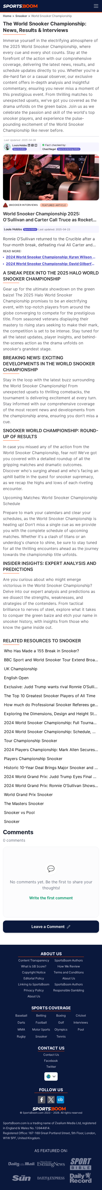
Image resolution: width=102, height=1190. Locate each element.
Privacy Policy (34, 990)
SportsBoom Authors (68, 960)
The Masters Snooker (24, 803)
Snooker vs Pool (19, 812)
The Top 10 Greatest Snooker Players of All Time (49, 695)
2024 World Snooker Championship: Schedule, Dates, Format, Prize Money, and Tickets (51, 731)
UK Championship (20, 668)
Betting (41, 1015)
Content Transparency (33, 960)
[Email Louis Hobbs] (36, 145)
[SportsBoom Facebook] (41, 1099)
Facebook (51, 1060)
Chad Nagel (49, 148)
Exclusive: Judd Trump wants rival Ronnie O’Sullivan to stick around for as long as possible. (51, 686)
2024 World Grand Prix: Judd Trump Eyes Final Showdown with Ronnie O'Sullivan (51, 776)
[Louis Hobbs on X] (32, 145)
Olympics (60, 1029)
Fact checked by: (55, 144)
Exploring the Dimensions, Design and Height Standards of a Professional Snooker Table (51, 713)
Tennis (61, 1036)
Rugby (21, 1036)
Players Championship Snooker (33, 758)
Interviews (81, 1022)
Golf (61, 1022)
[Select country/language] (51, 1076)
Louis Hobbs (19, 145)
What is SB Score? (33, 966)
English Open (16, 677)
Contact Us (51, 1055)
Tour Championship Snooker (30, 740)
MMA (21, 1029)
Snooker (21, 16)
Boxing (61, 1015)
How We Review (68, 966)
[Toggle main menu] (96, 6)
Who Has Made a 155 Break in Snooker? (41, 650)
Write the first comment (51, 898)
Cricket (81, 1015)
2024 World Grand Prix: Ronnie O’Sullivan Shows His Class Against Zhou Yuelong (51, 785)
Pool (81, 1029)
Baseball (21, 1015)
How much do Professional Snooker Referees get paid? (51, 704)
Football (41, 1022)
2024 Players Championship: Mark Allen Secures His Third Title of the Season (51, 749)
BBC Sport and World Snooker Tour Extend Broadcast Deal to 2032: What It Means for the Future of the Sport (51, 659)
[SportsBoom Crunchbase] (60, 1099)
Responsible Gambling (68, 990)
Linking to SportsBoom (33, 984)
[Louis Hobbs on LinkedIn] (29, 145)
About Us (33, 996)
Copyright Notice (34, 972)
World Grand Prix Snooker (28, 794)
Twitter (51, 1066)
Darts (21, 1022)
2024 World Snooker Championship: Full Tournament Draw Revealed (51, 722)
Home (7, 16)
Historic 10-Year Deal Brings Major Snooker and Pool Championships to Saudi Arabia (51, 767)
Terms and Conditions (69, 972)
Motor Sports (41, 1029)
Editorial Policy (34, 978)
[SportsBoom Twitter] (51, 1099)
